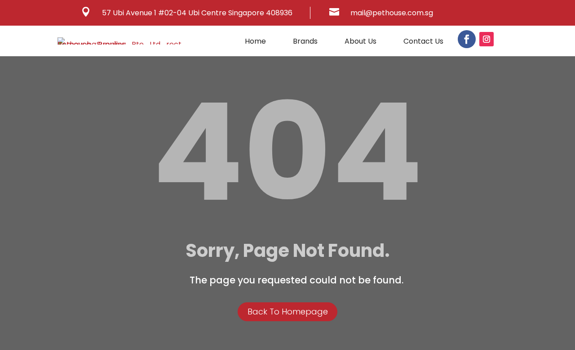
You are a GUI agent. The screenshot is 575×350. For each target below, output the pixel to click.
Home (255, 42)
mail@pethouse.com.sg (391, 13)
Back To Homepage (288, 311)
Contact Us (423, 42)
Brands (305, 42)
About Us (360, 42)
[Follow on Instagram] (486, 39)
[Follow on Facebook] (467, 39)
